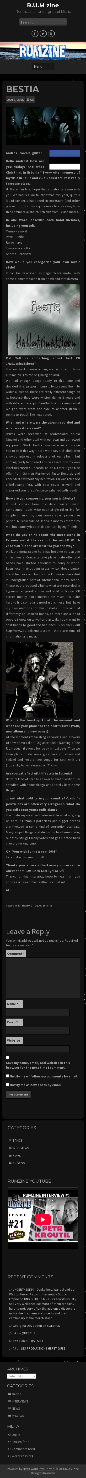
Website (13, 1040)
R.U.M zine (43, 5)
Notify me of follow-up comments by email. (44, 1076)
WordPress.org (22, 1456)
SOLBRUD (53, 1325)
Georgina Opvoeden (27, 1325)
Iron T (17, 1341)
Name (12, 1004)
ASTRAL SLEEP (36, 1341)
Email (12, 1022)
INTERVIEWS (24, 905)
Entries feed (20, 1442)
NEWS (17, 1155)
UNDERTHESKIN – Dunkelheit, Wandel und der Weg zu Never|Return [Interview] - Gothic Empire (42, 1294)
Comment (16, 953)
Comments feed (23, 1449)
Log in (16, 1434)
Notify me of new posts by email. (36, 1085)
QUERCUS (28, 1333)
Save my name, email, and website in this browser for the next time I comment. (38, 1065)
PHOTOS (19, 1163)
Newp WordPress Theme (38, 1469)
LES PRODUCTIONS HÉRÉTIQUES (43, 1348)
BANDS (17, 1140)
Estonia (47, 905)
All (32, 100)
